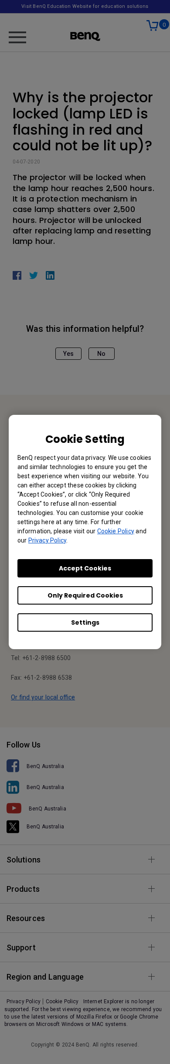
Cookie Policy (115, 531)
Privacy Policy (47, 540)
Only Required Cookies (85, 595)
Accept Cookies (85, 568)
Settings (85, 622)
